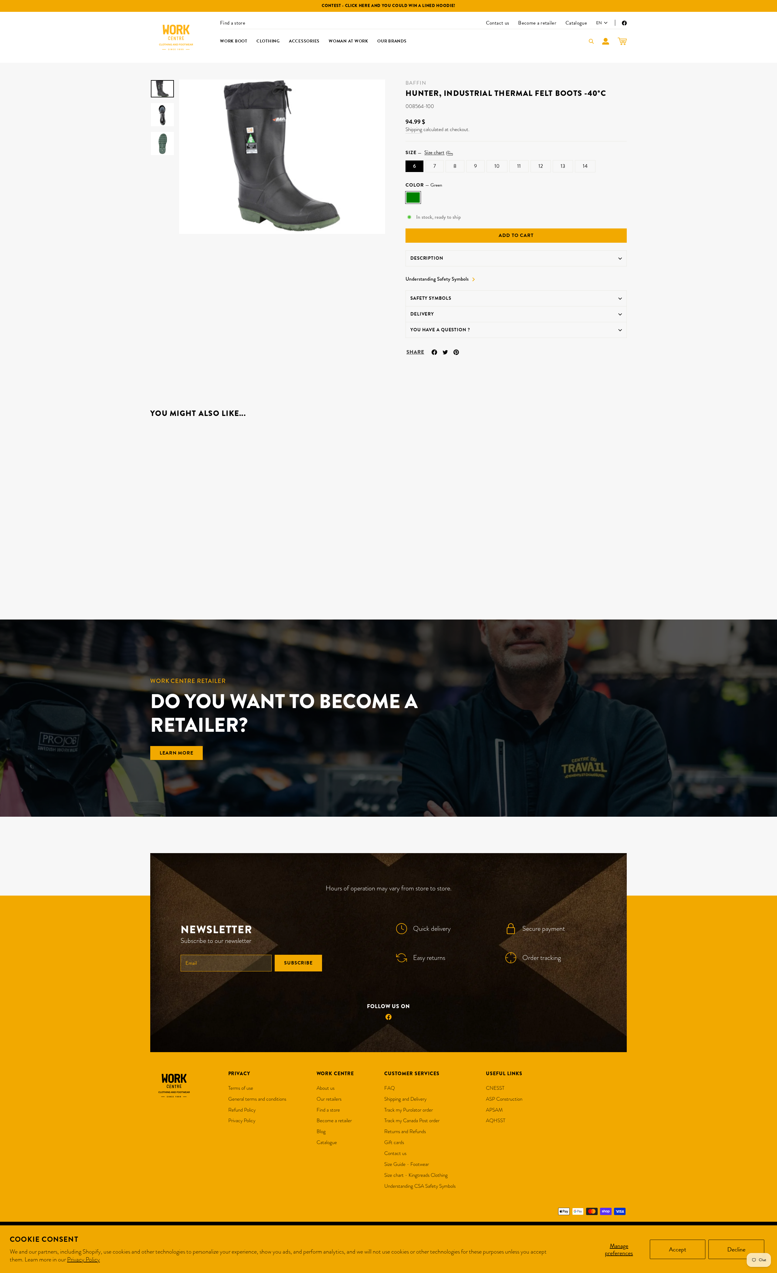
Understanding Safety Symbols (437, 279)
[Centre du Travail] (176, 37)
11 (519, 166)
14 (585, 166)
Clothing (268, 41)
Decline (736, 1249)
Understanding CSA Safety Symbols (420, 1186)
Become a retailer (537, 23)
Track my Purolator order (408, 1109)
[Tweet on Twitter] (445, 351)
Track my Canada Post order (411, 1120)
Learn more (176, 753)
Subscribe (298, 963)
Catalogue (576, 23)
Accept (677, 1249)
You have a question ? (440, 329)
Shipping (413, 129)
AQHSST (495, 1120)
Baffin (415, 83)
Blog (321, 1131)
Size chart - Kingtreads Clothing (416, 1175)
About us (325, 1088)
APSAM (494, 1109)
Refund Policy (242, 1109)
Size (424, 152)
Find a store (232, 23)
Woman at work (348, 41)
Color (423, 185)
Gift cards (394, 1142)
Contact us (497, 23)
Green (413, 197)
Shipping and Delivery (405, 1099)
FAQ (389, 1088)
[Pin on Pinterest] (456, 351)
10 (497, 166)
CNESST (495, 1088)
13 (563, 166)
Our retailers (329, 1099)
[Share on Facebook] (434, 351)
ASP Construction (504, 1099)
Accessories (304, 41)
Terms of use (240, 1088)
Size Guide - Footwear (406, 1164)
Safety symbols (430, 298)
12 (540, 166)
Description (426, 258)
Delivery (422, 314)
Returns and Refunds (405, 1131)
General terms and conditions (257, 1099)
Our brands (392, 41)
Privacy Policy (83, 1259)
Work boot (233, 41)
